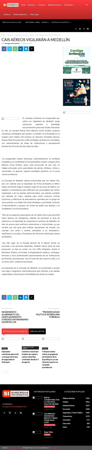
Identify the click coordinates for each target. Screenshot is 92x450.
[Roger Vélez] (37, 435)
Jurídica (6, 14)
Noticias (31, 5)
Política (41, 5)
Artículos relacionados (15, 331)
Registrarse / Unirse (33, 22)
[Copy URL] (31, 48)
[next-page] (7, 372)
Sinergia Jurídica (50, 425)
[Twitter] (84, 29)
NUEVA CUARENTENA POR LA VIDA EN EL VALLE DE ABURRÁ (51, 401)
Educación (68, 5)
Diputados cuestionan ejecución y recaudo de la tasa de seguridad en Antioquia (10, 356)
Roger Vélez (48, 432)
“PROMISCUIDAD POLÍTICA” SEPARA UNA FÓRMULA (48, 314)
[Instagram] (80, 29)
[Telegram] (26, 48)
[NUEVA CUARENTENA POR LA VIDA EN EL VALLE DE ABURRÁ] (37, 400)
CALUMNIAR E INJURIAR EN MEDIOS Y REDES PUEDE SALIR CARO (51, 418)
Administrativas (54, 5)
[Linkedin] (20, 48)
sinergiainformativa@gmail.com (14, 406)
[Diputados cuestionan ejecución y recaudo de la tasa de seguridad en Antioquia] (10, 343)
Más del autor (37, 331)
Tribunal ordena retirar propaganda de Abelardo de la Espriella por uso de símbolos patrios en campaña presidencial (50, 359)
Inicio (23, 5)
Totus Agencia (54, 448)
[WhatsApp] (15, 48)
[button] (87, 5)
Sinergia (45, 22)
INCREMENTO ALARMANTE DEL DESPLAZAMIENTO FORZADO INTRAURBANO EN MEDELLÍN (15, 317)
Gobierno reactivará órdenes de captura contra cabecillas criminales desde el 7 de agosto (30, 356)
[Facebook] (76, 29)
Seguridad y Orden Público (24, 35)
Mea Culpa (34, 14)
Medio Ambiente (19, 14)
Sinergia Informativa (12, 43)
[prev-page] (3, 372)
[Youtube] (88, 29)
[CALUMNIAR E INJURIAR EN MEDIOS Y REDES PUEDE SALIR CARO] (37, 416)
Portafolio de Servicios (60, 22)
